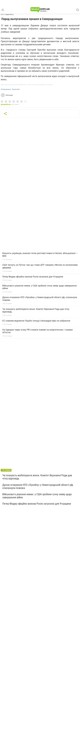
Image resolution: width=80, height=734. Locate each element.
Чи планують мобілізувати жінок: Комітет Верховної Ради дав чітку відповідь (35, 310)
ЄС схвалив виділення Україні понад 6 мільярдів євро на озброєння (36, 320)
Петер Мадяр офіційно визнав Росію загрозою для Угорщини (32, 276)
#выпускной (16, 89)
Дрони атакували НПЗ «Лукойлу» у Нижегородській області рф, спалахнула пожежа (39, 298)
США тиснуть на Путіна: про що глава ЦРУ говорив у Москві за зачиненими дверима (40, 266)
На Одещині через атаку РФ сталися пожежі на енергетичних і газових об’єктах (37, 331)
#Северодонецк (6, 89)
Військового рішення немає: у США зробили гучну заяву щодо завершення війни (39, 287)
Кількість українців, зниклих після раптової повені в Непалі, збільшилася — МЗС (40, 254)
